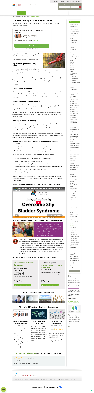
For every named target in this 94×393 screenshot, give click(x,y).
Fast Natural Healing (74, 105)
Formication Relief (74, 111)
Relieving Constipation (74, 214)
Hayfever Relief (73, 117)
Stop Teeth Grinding (74, 240)
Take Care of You (73, 251)
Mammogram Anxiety (74, 165)
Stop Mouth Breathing (74, 236)
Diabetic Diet (72, 71)
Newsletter (67, 379)
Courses (46, 13)
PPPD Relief (72, 205)
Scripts (37, 379)
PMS (71, 199)
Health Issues (73, 21)
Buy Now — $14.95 (32, 45)
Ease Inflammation (74, 78)
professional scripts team (20, 316)
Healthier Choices (73, 119)
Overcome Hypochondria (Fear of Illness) (74, 185)
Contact (54, 379)
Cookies (62, 379)
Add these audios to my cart (51, 285)
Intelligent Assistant (68, 9)
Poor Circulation (73, 201)
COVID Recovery (73, 65)
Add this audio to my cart (23, 285)
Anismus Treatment (74, 29)
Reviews (55, 13)
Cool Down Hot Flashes (75, 56)
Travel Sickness (73, 263)
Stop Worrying (45, 267)
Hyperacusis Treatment (75, 143)
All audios (73, 6)
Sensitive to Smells (74, 221)
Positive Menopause (74, 203)
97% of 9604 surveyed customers (25, 353)
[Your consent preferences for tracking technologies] (91, 390)
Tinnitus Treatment (74, 256)
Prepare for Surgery (74, 207)
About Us (61, 13)
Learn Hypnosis (39, 13)
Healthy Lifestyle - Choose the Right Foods (74, 123)
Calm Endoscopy (73, 40)
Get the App (72, 379)
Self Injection (72, 219)
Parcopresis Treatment (75, 191)
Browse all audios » (74, 271)
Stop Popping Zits (73, 238)
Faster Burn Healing (74, 107)
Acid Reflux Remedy (74, 24)
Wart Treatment (73, 267)
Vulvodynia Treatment (74, 265)
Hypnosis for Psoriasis (74, 145)
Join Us (66, 13)
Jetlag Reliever (73, 156)
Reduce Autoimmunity (74, 209)
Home (14, 13)
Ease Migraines (73, 80)
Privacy (58, 379)
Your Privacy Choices (52, 387)
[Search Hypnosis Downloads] (80, 7)
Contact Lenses (73, 54)
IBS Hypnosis (73, 150)
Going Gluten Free (74, 113)
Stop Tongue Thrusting (74, 242)
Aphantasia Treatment (74, 31)
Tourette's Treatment (74, 258)
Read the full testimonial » (73, 288)
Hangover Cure (73, 115)
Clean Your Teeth (73, 52)
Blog (51, 13)
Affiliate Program (46, 379)
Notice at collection (37, 387)
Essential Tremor (73, 103)
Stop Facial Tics (73, 234)
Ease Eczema (73, 76)
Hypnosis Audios (21, 13)
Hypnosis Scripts (30, 13)
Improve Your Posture (74, 154)
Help (51, 379)
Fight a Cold (72, 109)
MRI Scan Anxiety (74, 167)
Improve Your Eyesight (75, 152)
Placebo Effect (73, 197)
